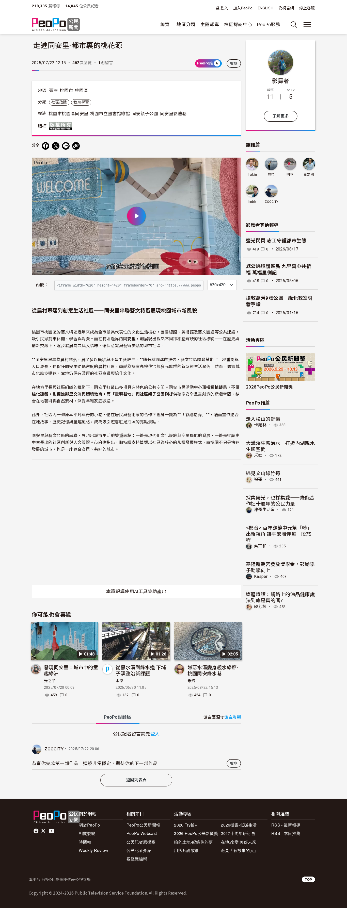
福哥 (258, 479)
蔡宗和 (260, 546)
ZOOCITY (54, 748)
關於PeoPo (89, 825)
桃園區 (81, 90)
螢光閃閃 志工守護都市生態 (276, 241)
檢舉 (234, 63)
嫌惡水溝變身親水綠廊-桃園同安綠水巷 (213, 670)
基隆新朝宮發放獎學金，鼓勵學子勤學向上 (280, 566)
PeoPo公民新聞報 (143, 825)
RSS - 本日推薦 (286, 833)
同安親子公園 (145, 113)
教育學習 (81, 102)
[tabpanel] (136, 750)
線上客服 (307, 8)
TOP (308, 879)
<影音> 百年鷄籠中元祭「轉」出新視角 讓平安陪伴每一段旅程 (279, 533)
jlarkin (252, 174)
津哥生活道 (264, 509)
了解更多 (280, 116)
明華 (290, 174)
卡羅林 (260, 425)
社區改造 (59, 102)
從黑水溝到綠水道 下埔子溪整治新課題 (141, 670)
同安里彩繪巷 (173, 113)
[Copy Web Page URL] (76, 146)
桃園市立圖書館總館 (110, 113)
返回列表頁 (136, 780)
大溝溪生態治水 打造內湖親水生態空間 (280, 445)
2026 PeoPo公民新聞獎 (196, 833)
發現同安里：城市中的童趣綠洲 (71, 670)
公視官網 (286, 8)
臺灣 (53, 90)
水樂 (119, 681)
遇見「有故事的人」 (239, 850)
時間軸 (85, 842)
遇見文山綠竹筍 (263, 472)
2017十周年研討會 (238, 833)
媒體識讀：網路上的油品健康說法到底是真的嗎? (280, 597)
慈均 (271, 174)
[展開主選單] (307, 25)
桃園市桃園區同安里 (68, 113)
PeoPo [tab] (117, 717)
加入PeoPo (243, 8)
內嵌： (42, 284)
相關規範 (87, 833)
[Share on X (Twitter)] (55, 146)
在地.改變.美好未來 (238, 842)
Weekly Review (93, 850)
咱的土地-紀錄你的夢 (193, 842)
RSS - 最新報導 (286, 825)
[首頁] (56, 24)
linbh (252, 202)
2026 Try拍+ (185, 825)
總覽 (165, 24)
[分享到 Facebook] (45, 146)
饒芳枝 (260, 606)
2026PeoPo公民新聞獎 (269, 386)
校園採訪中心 (238, 24)
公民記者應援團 (141, 842)
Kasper (260, 576)
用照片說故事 (186, 850)
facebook (36, 831)
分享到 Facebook (233, 164)
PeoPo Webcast (142, 833)
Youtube (52, 831)
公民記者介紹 (139, 850)
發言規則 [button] (232, 717)
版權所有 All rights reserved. (61, 126)
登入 (224, 8)
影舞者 (280, 80)
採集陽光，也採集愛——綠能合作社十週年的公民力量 (280, 500)
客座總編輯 (137, 859)
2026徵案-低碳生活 (239, 825)
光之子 (50, 681)
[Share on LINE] (66, 146)
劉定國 (309, 174)
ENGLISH (266, 8)
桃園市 (66, 90)
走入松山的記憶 (263, 418)
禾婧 (191, 681)
